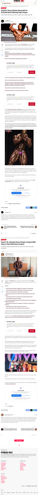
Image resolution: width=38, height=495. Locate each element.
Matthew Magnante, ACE (9, 253)
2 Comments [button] (33, 233)
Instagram (21, 195)
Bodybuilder (10, 203)
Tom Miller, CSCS (7, 20)
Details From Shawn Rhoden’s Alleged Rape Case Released (17, 291)
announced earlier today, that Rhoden (14, 109)
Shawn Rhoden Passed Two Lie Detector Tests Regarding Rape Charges (21, 77)
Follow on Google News (16, 395)
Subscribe (32, 72)
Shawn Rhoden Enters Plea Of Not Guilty (16, 80)
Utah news (12, 280)
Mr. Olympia (14, 203)
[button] (2, 1)
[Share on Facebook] (2, 48)
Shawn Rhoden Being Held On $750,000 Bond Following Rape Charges (19, 290)
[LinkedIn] (36, 212)
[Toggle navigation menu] (35, 3)
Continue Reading (19, 440)
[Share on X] (2, 50)
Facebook (17, 195)
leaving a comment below (11, 383)
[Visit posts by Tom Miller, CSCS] (2, 212)
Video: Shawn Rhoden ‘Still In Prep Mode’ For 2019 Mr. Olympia (16, 90)
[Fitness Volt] (19, 1)
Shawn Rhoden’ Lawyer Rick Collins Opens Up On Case (15, 87)
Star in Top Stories (26, 395)
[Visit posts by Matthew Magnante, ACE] (2, 415)
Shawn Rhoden (24, 44)
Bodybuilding (4, 239)
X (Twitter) (24, 195)
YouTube (29, 195)
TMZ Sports (24, 126)
